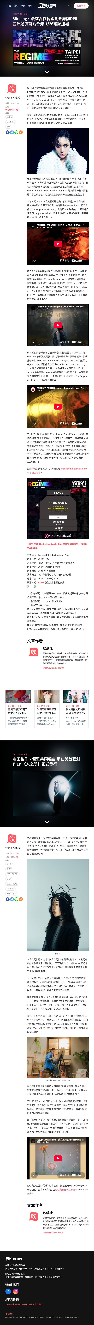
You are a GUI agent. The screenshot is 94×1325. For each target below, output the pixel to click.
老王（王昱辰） (12, 874)
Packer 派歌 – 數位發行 (32, 1304)
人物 (9, 6)
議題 (16, 6)
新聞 (23, 6)
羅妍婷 (9, 869)
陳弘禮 (9, 879)
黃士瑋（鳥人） (12, 884)
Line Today (10, 122)
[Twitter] (12, 132)
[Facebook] (8, 132)
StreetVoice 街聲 (12, 1304)
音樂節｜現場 (14, 110)
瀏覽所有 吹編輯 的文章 (53, 668)
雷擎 (8, 894)
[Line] (16, 132)
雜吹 (30, 6)
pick (14, 894)
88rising (10, 117)
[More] (21, 132)
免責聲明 (9, 1314)
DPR (8, 127)
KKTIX (41, 582)
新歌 (16, 857)
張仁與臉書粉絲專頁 (65, 1189)
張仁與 (9, 864)
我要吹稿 (81, 5)
